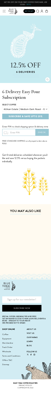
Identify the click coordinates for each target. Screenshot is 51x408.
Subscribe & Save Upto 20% (25, 116)
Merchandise (7, 342)
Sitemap (5, 364)
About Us (31, 329)
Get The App (29, 11)
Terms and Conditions (11, 355)
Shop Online (8, 329)
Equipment (7, 338)
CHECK (42, 132)
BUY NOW (17, 267)
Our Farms (32, 337)
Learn (30, 341)
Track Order (7, 347)
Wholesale (6, 351)
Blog (29, 345)
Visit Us (30, 333)
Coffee (5, 334)
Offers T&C (7, 360)
